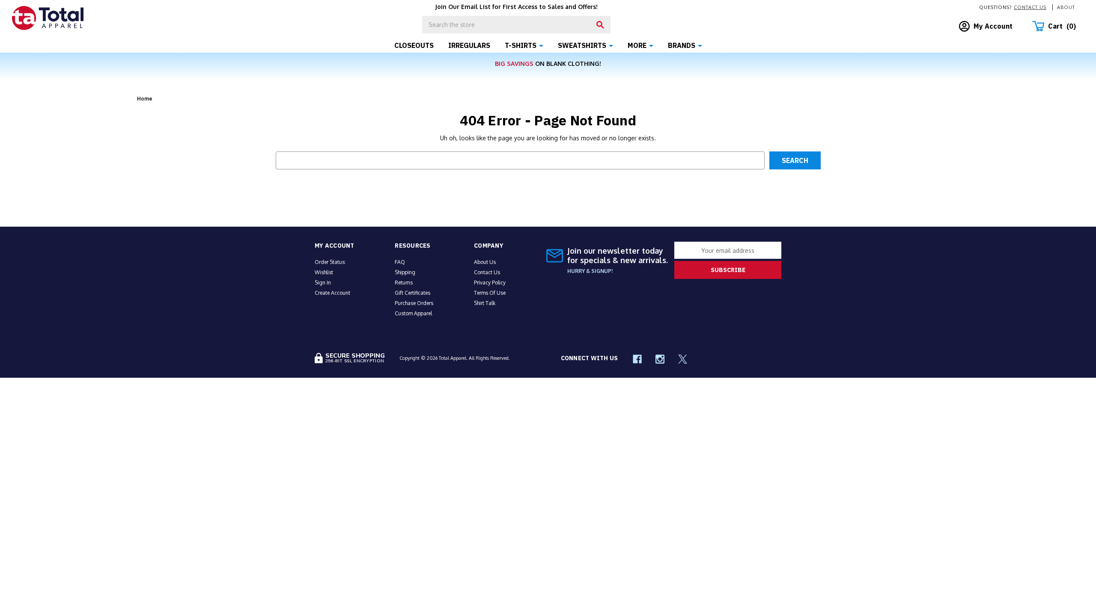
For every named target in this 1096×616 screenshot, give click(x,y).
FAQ (400, 262)
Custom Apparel (413, 313)
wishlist (324, 272)
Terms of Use (490, 293)
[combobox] (516, 24)
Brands (681, 45)
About (1066, 7)
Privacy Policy (490, 282)
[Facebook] (637, 359)
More (637, 45)
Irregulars (469, 45)
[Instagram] (659, 359)
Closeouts (414, 45)
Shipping (405, 272)
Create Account (332, 293)
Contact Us (1030, 7)
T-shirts (520, 45)
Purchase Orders (414, 303)
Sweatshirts (582, 45)
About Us (485, 262)
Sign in (323, 282)
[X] (682, 359)
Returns (404, 282)
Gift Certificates (412, 293)
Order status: (330, 262)
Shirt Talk (484, 303)
